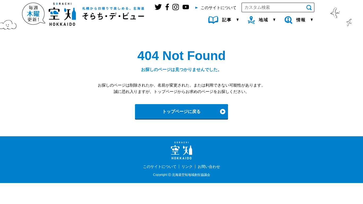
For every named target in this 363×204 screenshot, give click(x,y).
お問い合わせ (209, 166)
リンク (187, 166)
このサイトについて (159, 166)
